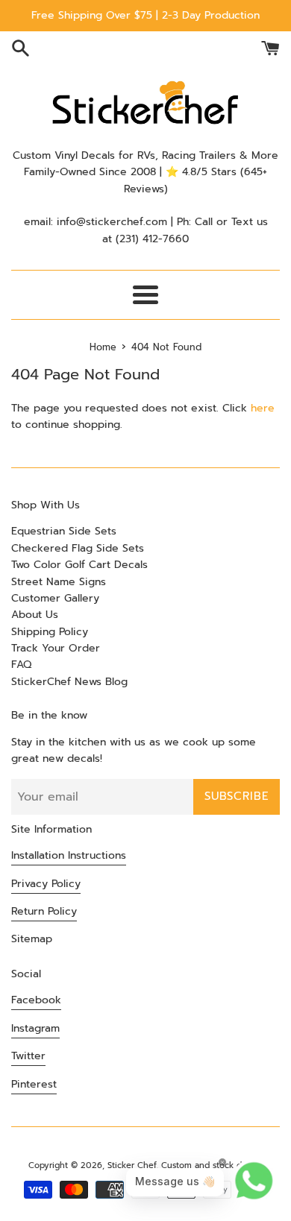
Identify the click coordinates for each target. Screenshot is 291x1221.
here (263, 408)
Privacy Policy (46, 884)
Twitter (28, 1056)
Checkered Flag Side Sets (77, 548)
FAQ (21, 664)
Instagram (35, 1028)
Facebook (36, 1000)
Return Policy (44, 911)
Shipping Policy (49, 632)
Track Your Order (55, 648)
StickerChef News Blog (69, 682)
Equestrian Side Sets (63, 531)
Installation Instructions (68, 855)
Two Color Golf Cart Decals (79, 564)
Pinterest (34, 1084)
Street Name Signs (58, 582)
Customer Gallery (55, 598)
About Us (34, 614)
